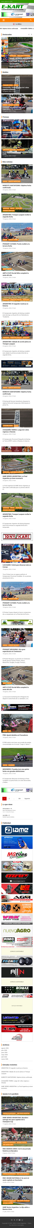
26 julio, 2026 (6, 1182)
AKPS (4, 269)
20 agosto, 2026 (7, 66)
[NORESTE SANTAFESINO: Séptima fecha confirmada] (17, 380)
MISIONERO (11, 765)
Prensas (6, 117)
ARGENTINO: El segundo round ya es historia (14, 1068)
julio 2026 (4, 1050)
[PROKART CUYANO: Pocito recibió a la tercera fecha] (17, 591)
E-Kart (14, 66)
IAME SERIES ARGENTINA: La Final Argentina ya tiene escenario (16, 61)
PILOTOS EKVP (18, 130)
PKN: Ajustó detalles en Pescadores (15, 735)
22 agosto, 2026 (7, 346)
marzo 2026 (4, 1059)
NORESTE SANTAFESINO (14, 181)
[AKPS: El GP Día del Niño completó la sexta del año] (17, 675)
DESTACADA (6, 55)
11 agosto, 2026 (7, 156)
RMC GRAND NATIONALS (23, 1174)
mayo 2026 (4, 1055)
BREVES (5, 181)
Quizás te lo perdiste (10, 1094)
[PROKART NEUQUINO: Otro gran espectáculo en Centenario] (17, 637)
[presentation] (29, 34)
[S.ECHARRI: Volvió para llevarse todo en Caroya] (17, 553)
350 (19, 798)
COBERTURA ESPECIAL (16, 299)
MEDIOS (16, 85)
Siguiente (27, 798)
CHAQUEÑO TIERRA (8, 85)
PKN (10, 731)
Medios (5, 72)
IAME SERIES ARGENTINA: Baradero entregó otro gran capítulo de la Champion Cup (15, 1120)
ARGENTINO (6, 208)
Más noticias (7, 162)
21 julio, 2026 (6, 1211)
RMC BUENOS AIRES (8, 1144)
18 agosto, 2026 (7, 111)
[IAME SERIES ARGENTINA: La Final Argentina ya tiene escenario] (17, 464)
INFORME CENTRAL (22, 1142)
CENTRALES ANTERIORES (9, 1113)
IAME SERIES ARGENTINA (17, 55)
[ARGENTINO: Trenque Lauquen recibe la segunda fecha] (17, 502)
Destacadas (7, 34)
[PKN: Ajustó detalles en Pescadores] (17, 723)
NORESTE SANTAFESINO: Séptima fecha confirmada (16, 1077)
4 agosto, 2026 (7, 1153)
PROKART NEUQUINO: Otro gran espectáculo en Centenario (14, 108)
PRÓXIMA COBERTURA (8, 210)
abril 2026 (4, 1057)
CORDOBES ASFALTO (8, 130)
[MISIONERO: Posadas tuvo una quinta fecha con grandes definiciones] (17, 757)
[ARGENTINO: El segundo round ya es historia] (17, 292)
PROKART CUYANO (13, 239)
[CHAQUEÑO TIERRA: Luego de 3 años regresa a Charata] (17, 418)
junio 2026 (4, 1052)
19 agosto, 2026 (7, 219)
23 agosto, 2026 (7, 308)
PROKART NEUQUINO (14, 105)
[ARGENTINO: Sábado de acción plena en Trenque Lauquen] (17, 330)
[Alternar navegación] (3, 20)
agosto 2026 (5, 1048)
